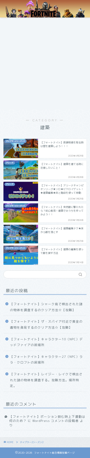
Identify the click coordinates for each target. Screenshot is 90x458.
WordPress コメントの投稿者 (55, 420)
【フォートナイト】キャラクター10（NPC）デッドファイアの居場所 (46, 342)
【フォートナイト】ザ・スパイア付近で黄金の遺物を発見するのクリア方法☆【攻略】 (46, 324)
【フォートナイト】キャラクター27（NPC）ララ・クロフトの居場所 (46, 359)
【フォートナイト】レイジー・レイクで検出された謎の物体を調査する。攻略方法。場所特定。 (46, 380)
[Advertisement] (45, 64)
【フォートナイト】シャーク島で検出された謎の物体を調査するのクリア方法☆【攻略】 (46, 307)
